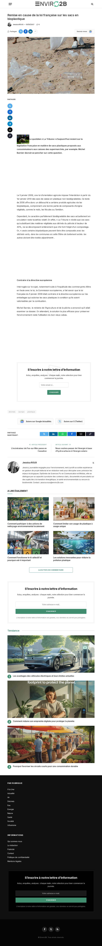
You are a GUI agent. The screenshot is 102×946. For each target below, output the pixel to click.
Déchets (10, 801)
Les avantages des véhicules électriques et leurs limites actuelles (43, 676)
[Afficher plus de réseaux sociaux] (35, 31)
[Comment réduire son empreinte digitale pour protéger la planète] (51, 699)
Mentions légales (14, 861)
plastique (31, 412)
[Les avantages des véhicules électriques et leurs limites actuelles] (51, 654)
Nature (10, 813)
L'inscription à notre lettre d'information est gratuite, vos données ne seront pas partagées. (51, 618)
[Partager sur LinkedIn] (30, 31)
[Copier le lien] (9, 135)
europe (21, 412)
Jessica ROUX (18, 24)
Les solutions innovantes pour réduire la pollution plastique (71, 558)
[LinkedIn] (9, 117)
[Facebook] (9, 111)
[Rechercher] (92, 4)
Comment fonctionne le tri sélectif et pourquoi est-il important (24, 558)
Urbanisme (11, 825)
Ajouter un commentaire (51, 570)
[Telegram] (9, 123)
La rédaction (12, 845)
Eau (8, 805)
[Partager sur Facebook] (26, 31)
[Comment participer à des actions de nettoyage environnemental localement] (28, 508)
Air (8, 797)
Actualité (10, 793)
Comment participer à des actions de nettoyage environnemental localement (25, 525)
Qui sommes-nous (14, 841)
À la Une (10, 789)
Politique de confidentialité (18, 857)
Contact (10, 853)
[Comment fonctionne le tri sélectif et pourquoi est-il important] (28, 542)
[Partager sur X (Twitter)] (21, 31)
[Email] (9, 129)
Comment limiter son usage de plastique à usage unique (73, 525)
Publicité (10, 849)
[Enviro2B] (51, 4)
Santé (9, 817)
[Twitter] (9, 105)
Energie (10, 809)
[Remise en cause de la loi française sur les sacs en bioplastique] (51, 65)
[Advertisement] (57, 116)
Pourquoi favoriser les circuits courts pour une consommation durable (45, 766)
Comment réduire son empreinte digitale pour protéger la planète (43, 721)
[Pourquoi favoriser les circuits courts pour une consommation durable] (51, 744)
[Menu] (10, 4)
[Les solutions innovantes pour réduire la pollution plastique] (74, 542)
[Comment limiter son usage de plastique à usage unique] (74, 508)
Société (10, 821)
